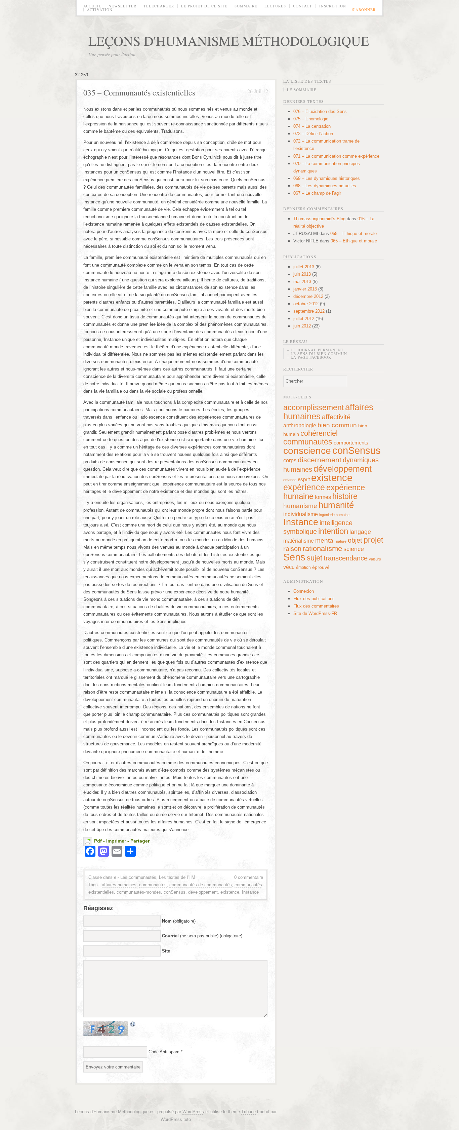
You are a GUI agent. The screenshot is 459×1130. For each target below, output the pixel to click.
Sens (294, 557)
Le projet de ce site (204, 6)
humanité (336, 505)
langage (360, 532)
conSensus (174, 892)
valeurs (375, 559)
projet (373, 540)
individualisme (300, 514)
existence (229, 892)
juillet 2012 (303, 318)
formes (323, 497)
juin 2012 (302, 325)
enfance (289, 480)
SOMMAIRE (246, 6)
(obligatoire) (179, 921)
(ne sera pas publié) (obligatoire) (202, 935)
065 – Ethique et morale (353, 233)
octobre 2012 (306, 303)
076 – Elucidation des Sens (320, 111)
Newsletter (122, 6)
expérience (304, 487)
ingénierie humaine (334, 515)
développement (203, 892)
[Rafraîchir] (133, 1023)
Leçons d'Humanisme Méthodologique (228, 40)
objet (355, 540)
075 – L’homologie (310, 118)
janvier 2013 (305, 288)
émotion (303, 567)
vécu (289, 567)
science (353, 549)
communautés (153, 884)
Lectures (275, 6)
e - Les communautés (135, 877)
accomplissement (313, 407)
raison (292, 548)
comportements (351, 442)
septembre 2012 (309, 311)
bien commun (337, 425)
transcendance (346, 558)
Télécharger (158, 6)
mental (325, 540)
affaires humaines (119, 884)
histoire (345, 496)
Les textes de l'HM (177, 877)
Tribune (248, 1111)
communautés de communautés (200, 884)
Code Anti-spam (164, 1051)
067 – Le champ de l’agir (317, 193)
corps (289, 460)
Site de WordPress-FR (315, 613)
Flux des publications (314, 598)
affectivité (336, 417)
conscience (307, 450)
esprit (304, 479)
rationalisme (322, 548)
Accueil (92, 6)
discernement (319, 460)
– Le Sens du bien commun (317, 353)
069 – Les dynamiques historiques (326, 178)
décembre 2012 (308, 296)
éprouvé (321, 567)
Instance (250, 892)
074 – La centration (312, 126)
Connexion (303, 591)
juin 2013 (302, 274)
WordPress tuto (176, 1119)
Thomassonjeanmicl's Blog (319, 218)
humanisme (300, 505)
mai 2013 (302, 281)
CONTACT (302, 6)
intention (333, 531)
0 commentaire (248, 877)
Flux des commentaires (316, 606)
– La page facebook (309, 357)
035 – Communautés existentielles (139, 92)
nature (341, 541)
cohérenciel (319, 433)
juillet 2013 (303, 266)
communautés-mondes (139, 892)
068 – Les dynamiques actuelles (324, 185)
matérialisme (298, 541)
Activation (100, 9)
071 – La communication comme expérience (336, 156)
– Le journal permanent (315, 350)
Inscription (332, 6)
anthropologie (299, 425)
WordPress (193, 1111)
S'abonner (364, 9)
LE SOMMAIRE (302, 89)
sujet (314, 558)
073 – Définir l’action (313, 133)
